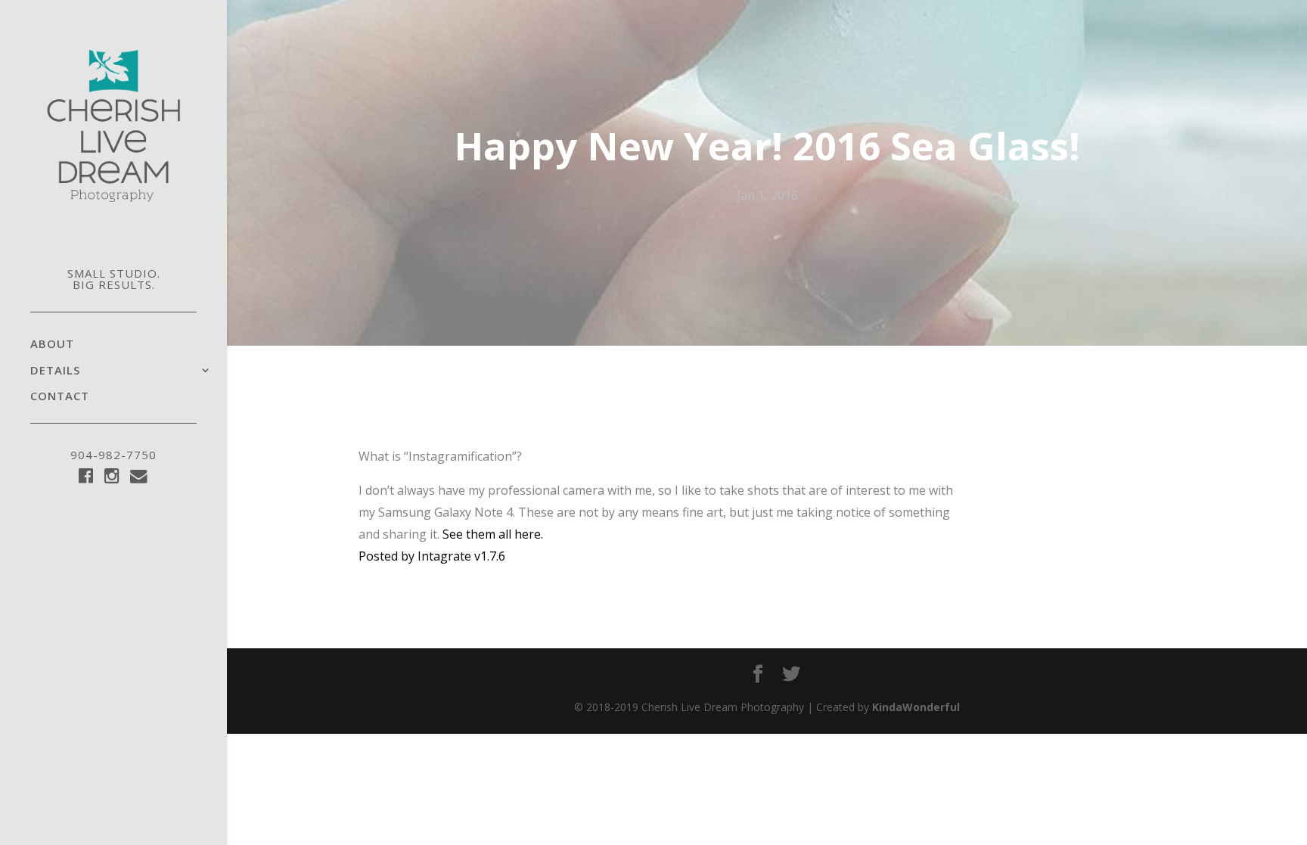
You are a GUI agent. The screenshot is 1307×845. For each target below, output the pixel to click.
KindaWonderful (916, 707)
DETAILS (55, 371)
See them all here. (492, 534)
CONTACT (59, 396)
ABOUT (52, 344)
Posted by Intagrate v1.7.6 (432, 556)
